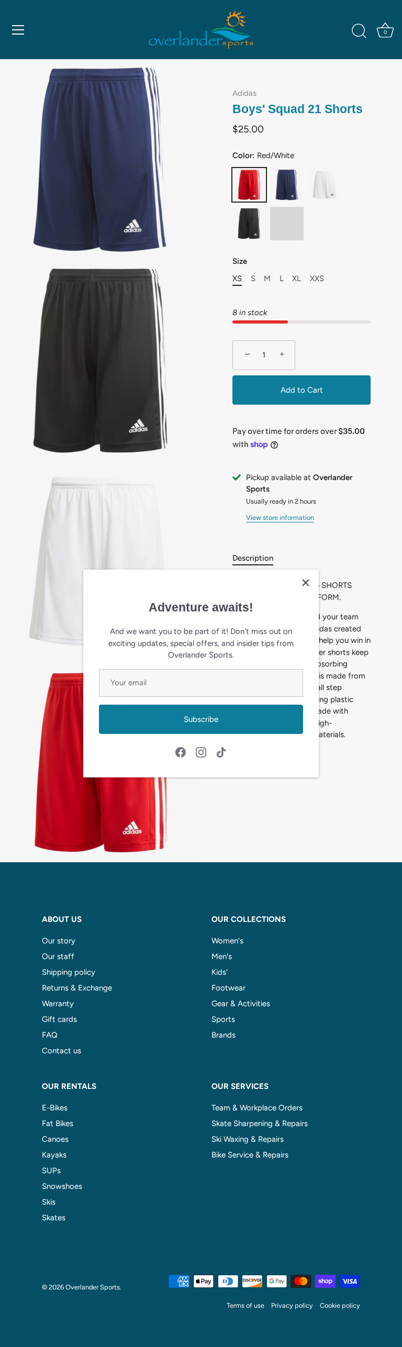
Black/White (249, 223)
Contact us (61, 1050)
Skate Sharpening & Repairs (259, 1123)
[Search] (359, 31)
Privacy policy (292, 1305)
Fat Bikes (57, 1123)
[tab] (258, 558)
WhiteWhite (324, 185)
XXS (317, 278)
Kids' (219, 972)
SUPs (51, 1170)
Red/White (249, 185)
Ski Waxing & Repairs (247, 1139)
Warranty (58, 1003)
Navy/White (287, 185)
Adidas (244, 93)
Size (239, 261)
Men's (221, 956)
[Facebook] (180, 751)
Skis (48, 1202)
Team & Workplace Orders (257, 1107)
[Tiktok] (221, 751)
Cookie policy (340, 1305)
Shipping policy (68, 972)
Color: (263, 155)
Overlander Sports (92, 1287)
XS (237, 278)
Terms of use (245, 1305)
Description (252, 558)
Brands (223, 1035)
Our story (58, 940)
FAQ (50, 1035)
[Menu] (18, 29)
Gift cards (59, 1019)
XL (296, 278)
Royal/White (287, 223)
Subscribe (201, 719)
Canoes (55, 1139)
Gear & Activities (240, 1003)
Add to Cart (302, 390)
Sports (223, 1019)
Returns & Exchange (77, 988)
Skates (53, 1217)
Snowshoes (62, 1186)
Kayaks (54, 1155)
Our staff (58, 956)
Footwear (228, 988)
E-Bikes (55, 1107)
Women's (227, 940)
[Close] (305, 582)
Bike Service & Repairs (249, 1155)
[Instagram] (201, 751)
